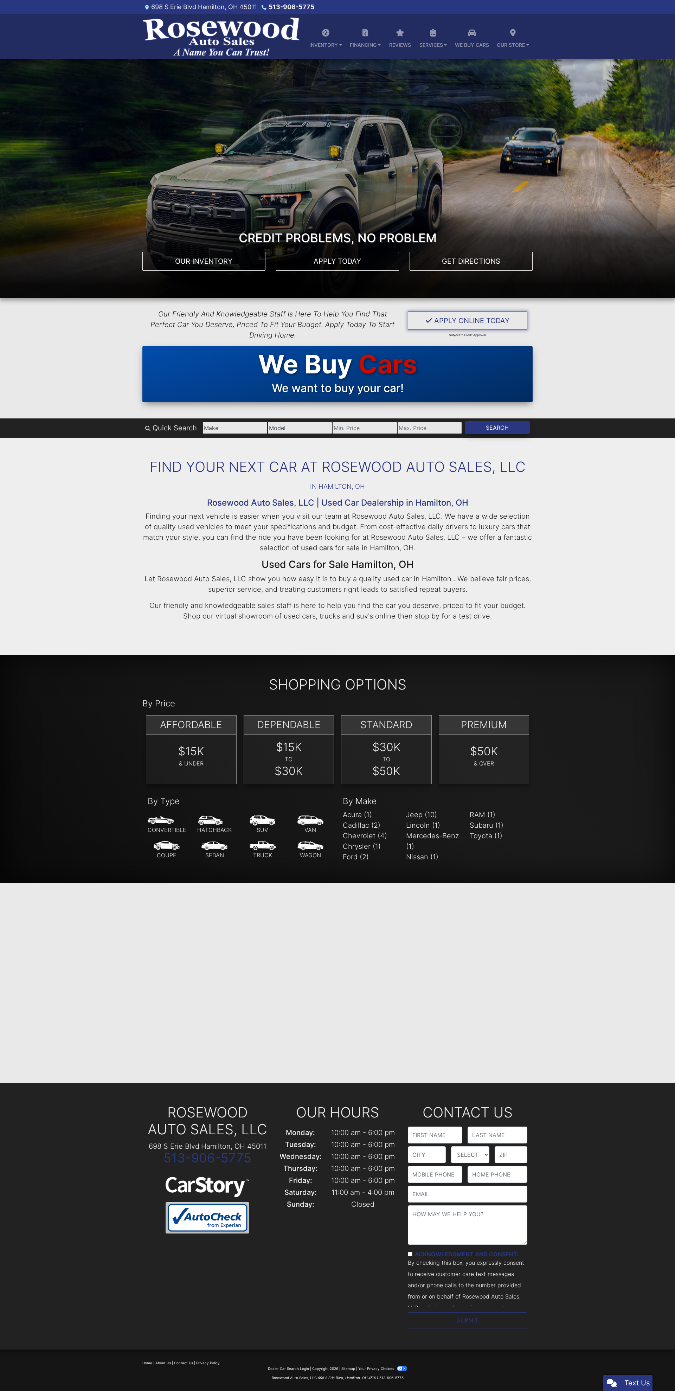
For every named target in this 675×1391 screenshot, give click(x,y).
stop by (427, 616)
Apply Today (337, 261)
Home (147, 1363)
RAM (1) (482, 814)
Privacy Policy (208, 1363)
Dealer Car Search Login (288, 1368)
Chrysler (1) (362, 846)
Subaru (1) (486, 825)
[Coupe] (167, 849)
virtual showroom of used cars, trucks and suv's (294, 616)
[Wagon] (310, 849)
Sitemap (348, 1368)
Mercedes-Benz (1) (432, 841)
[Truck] (263, 849)
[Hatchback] (214, 824)
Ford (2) (356, 857)
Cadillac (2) (361, 825)
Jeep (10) (421, 814)
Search (497, 427)
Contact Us (183, 1363)
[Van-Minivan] (310, 824)
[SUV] (263, 824)
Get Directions (471, 261)
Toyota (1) (486, 836)
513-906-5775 (292, 7)
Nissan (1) (422, 857)
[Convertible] (167, 824)
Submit (467, 1320)
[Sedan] (214, 849)
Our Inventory (203, 261)
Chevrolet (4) (365, 836)
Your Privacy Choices (376, 1368)
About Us (163, 1363)
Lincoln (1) (423, 825)
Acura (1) (357, 814)
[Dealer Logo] (221, 36)
